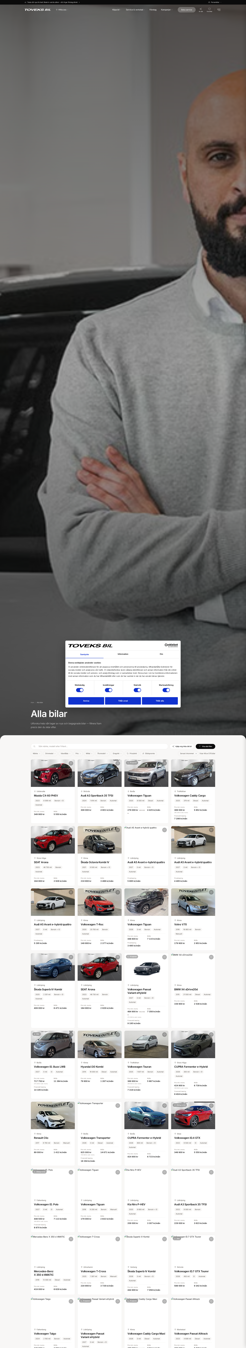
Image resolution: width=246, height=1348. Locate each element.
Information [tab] (123, 654)
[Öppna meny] (218, 9)
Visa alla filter (207, 746)
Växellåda (64, 753)
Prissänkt (133, 753)
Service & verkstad (134, 9)
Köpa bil (116, 9)
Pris (77, 753)
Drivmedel (49, 753)
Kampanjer (166, 9)
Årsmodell (101, 753)
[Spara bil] (71, 763)
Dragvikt (116, 753)
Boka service (186, 10)
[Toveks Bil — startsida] (38, 10)
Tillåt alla (160, 701)
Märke (35, 753)
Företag (153, 9)
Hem (32, 702)
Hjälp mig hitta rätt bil (183, 746)
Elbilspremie (150, 753)
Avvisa (86, 701)
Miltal (88, 753)
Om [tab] (161, 654)
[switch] (108, 690)
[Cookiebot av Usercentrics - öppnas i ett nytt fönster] (166, 645)
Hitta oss (62, 9)
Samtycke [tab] (84, 654)
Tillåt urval (123, 701)
